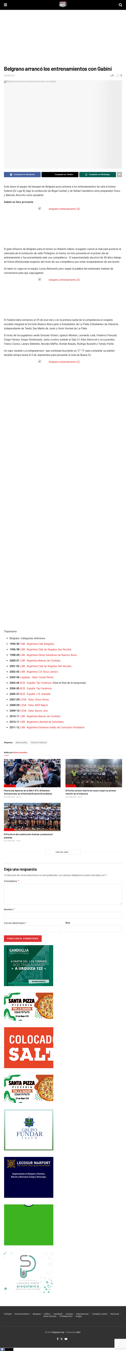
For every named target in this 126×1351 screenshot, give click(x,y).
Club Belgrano (46, 643)
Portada (7, 1314)
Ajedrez (9, 786)
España (31, 682)
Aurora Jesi (41, 710)
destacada (21, 742)
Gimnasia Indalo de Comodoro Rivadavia (61, 727)
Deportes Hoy (58, 1332)
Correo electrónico (15, 923)
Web (67, 923)
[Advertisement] (63, 38)
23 (81, 797)
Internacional (82, 1314)
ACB (22, 682)
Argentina (32, 643)
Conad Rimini (46, 677)
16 (19, 797)
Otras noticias (49, 1316)
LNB (22, 649)
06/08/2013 (9, 75)
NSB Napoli (41, 705)
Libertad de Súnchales (51, 721)
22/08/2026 (10, 841)
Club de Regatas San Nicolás (54, 649)
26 (19, 841)
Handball (58, 1314)
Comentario (11, 881)
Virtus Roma (42, 699)
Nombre (9, 909)
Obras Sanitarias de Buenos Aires (57, 655)
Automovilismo (22, 1314)
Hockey (69, 1314)
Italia (34, 677)
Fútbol (70, 786)
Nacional (115, 1314)
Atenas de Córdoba (49, 660)
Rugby (79, 1316)
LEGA (23, 699)
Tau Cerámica (44, 682)
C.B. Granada (43, 694)
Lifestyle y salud (99, 1314)
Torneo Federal (39, 742)
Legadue (25, 677)
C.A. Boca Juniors (48, 671)
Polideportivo (66, 1316)
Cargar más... (63, 852)
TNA (22, 643)
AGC (79, 1332)
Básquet (37, 1314)
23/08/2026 (10, 797)
